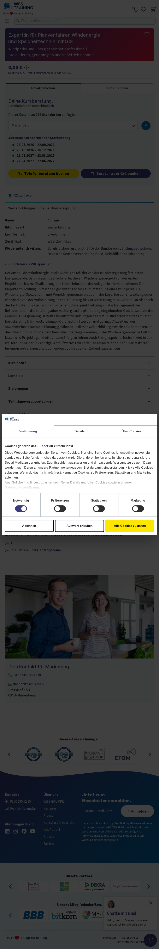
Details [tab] (80, 431)
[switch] (60, 508)
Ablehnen (29, 525)
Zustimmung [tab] (27, 431)
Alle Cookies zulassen (130, 525)
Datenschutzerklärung (22, 487)
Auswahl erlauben (79, 525)
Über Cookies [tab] (131, 431)
